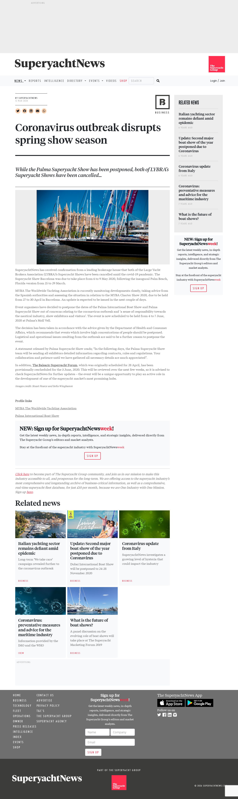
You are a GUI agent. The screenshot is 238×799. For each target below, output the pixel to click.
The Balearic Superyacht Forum (55, 365)
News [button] (19, 80)
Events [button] (95, 80)
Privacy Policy (48, 705)
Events (18, 742)
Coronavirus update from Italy (140, 546)
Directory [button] (75, 80)
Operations (22, 716)
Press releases (25, 726)
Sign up (92, 456)
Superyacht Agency (52, 721)
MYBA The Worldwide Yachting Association (45, 408)
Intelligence (54, 80)
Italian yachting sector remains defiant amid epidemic (39, 548)
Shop (123, 80)
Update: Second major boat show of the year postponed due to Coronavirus (90, 550)
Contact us (45, 695)
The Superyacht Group (54, 716)
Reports (35, 80)
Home (17, 695)
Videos (111, 80)
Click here (22, 474)
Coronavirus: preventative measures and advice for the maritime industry (39, 627)
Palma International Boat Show (37, 415)
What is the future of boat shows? (89, 622)
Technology (22, 705)
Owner (18, 721)
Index (17, 737)
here (30, 492)
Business (20, 700)
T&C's (41, 710)
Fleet (17, 710)
